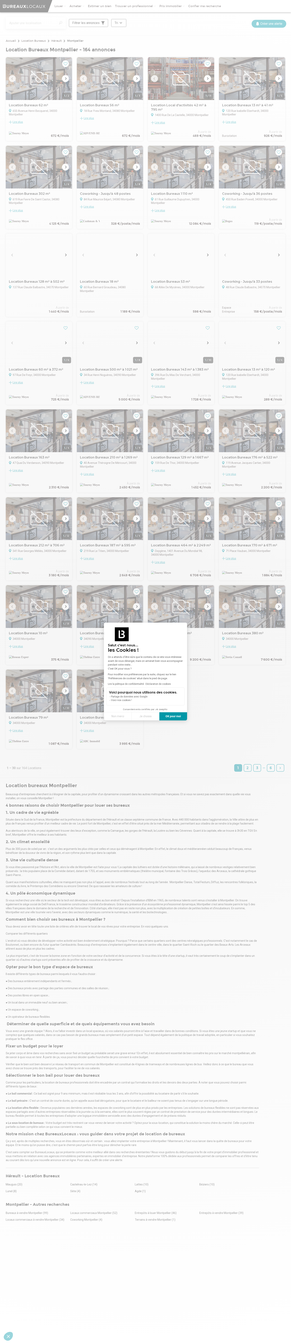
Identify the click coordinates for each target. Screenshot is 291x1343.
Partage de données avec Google (129, 696)
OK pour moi (173, 716)
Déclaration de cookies (158, 684)
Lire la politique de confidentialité (126, 684)
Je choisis (145, 716)
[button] (8, 1336)
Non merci (117, 716)
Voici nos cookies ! (121, 700)
